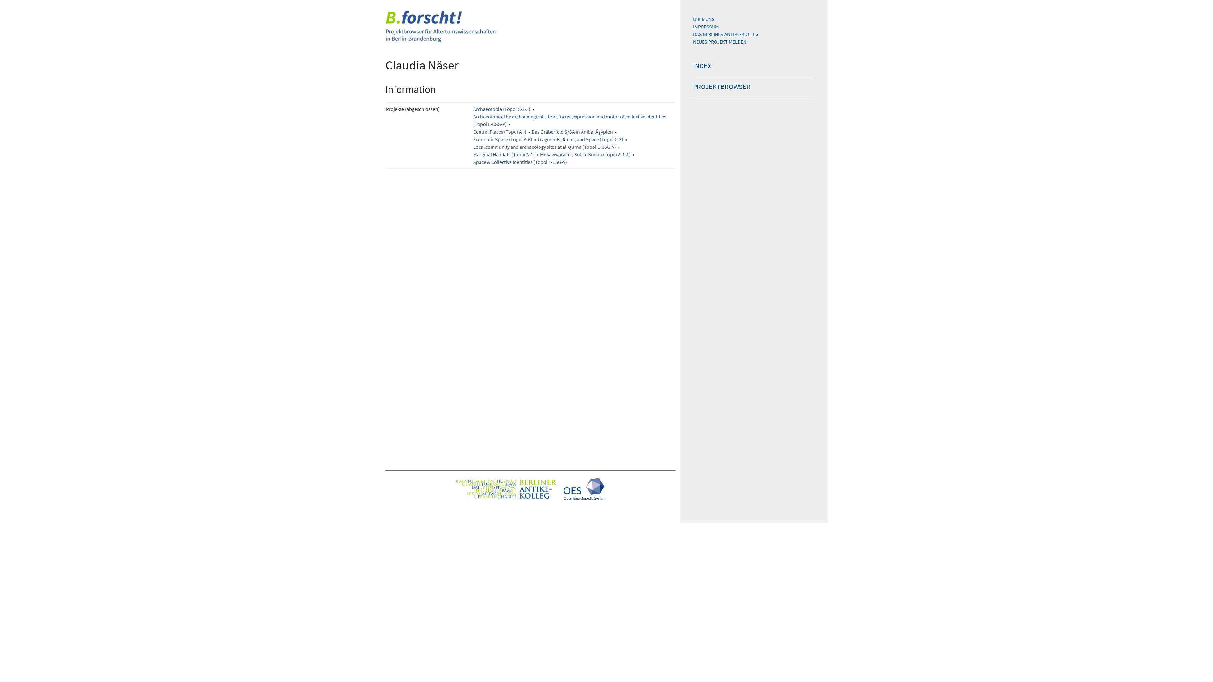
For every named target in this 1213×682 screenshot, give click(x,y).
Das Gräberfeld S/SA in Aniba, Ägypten (572, 132)
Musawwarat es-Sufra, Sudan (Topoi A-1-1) (585, 154)
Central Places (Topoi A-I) (499, 132)
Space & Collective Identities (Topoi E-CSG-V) (520, 162)
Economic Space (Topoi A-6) (502, 139)
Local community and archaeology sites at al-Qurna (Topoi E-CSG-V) (544, 147)
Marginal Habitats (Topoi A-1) (504, 154)
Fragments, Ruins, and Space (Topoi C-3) (580, 139)
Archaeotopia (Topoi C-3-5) (501, 109)
